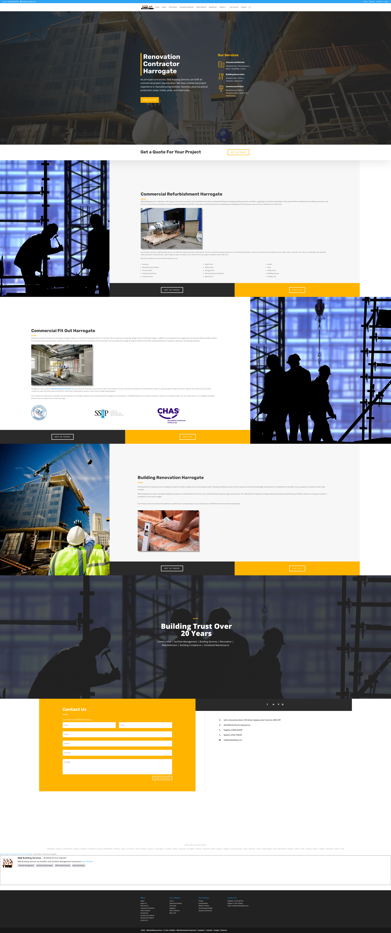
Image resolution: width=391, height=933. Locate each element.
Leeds (245, 849)
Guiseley (168, 849)
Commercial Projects (147, 915)
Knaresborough (236, 849)
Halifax (174, 849)
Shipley (308, 849)
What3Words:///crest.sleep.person (237, 725)
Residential (213, 7)
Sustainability (203, 903)
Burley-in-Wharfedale (104, 849)
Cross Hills (130, 849)
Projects (222, 7)
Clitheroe (117, 849)
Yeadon (336, 849)
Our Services (234, 7)
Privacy (201, 901)
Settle (303, 849)
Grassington (159, 849)
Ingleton (219, 849)
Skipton (322, 849)
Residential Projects (147, 918)
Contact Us (379, 1)
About (164, 7)
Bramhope (92, 849)
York (342, 849)
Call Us (297, 290)
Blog (6, 854)
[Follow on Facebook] (267, 704)
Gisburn (151, 849)
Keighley (227, 849)
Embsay (143, 849)
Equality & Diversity (205, 911)
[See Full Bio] (92, 861)
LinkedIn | (210, 930)
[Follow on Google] (282, 704)
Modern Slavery (204, 906)
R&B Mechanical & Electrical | (187, 930)
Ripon (297, 849)
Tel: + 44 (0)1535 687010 (11, 1)
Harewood (182, 849)
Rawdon (290, 849)
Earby (137, 849)
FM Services (173, 7)
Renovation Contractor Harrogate (21, 854)
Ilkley (213, 849)
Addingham (51, 849)
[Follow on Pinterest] (278, 704)
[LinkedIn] (95, 876)
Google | (217, 930)
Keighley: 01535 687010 (233, 730)
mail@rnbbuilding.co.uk (233, 740)
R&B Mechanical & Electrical (61, 389)
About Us (372, 1)
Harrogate (190, 849)
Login (386, 1)
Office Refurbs (201, 7)
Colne (123, 849)
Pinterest (223, 930)
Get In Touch (238, 152)
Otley (258, 849)
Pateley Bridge (267, 849)
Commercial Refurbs (187, 7)
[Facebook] (33, 876)
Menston (252, 849)
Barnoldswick (67, 849)
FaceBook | (202, 930)
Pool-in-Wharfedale (279, 849)
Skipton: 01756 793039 (233, 735)
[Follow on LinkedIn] (273, 704)
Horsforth (206, 849)
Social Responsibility (206, 908)
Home (365, 1)
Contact (243, 7)
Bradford (84, 849)
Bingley (76, 849)
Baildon (59, 849)
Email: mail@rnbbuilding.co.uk (237, 906)
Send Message (162, 778)
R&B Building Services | (155, 930)
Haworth (199, 849)
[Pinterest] (64, 876)
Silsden (315, 849)
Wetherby (329, 849)
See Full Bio (87, 861)
